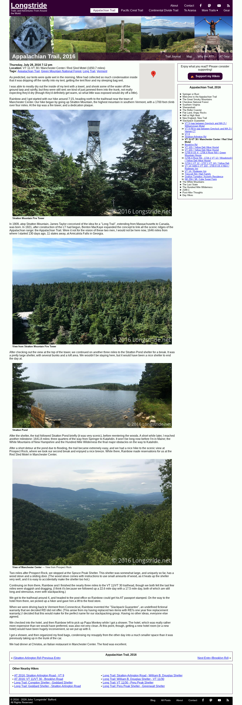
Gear (227, 10)
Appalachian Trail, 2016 (43, 56)
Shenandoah (188, 107)
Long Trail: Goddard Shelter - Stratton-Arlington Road (47, 686)
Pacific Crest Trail (132, 10)
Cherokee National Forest (195, 102)
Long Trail (89, 71)
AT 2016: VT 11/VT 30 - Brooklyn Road (38, 679)
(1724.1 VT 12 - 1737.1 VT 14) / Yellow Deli (207, 163)
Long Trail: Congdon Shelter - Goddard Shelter (43, 682)
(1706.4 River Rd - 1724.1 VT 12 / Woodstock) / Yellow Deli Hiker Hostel (208, 159)
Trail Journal (173, 56)
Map (189, 56)
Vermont (102, 71)
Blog (152, 700)
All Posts (166, 700)
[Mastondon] (209, 5)
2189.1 (185, 190)
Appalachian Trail (104, 10)
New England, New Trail (194, 118)
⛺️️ (205, 76)
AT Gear (224, 56)
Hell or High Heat (191, 115)
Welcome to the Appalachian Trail (199, 96)
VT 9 (187, 134)
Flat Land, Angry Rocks (194, 112)
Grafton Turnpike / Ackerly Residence (204, 176)
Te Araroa (190, 10)
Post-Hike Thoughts (192, 192)
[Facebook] (200, 5)
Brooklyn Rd (191, 144)
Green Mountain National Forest (61, 71)
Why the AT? (206, 56)
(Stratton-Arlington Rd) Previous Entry (37, 657)
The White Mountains (193, 182)
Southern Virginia (191, 104)
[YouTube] (219, 5)
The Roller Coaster (192, 110)
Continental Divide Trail (163, 10)
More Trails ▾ (210, 10)
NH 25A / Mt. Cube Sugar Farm (201, 179)
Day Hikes (187, 195)
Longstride (29, 5)
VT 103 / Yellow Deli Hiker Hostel (202, 147)
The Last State (190, 184)
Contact (189, 5)
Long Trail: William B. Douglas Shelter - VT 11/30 (133, 679)
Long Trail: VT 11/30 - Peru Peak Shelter (128, 682)
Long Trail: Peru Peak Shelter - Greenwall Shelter (134, 686)
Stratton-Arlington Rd (195, 136)
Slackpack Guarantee (193, 120)
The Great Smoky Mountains (197, 99)
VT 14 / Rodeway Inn (195, 171)
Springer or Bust (190, 94)
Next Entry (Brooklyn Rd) (213, 657)
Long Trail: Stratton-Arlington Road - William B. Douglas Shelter (142, 675)
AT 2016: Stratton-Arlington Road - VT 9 (39, 675)
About (174, 5)
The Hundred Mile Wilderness (197, 187)
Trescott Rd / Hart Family (198, 174)
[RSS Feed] (228, 5)
